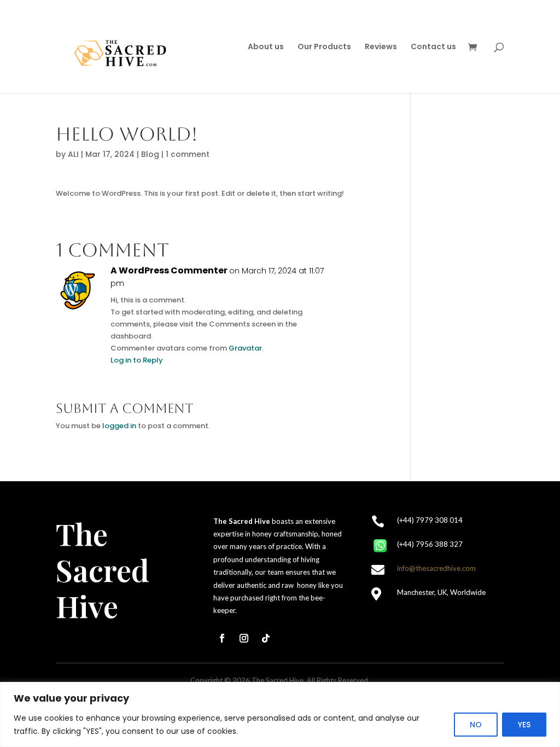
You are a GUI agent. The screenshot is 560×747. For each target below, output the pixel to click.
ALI (73, 154)
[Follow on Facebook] (222, 638)
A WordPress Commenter (169, 271)
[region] (280, 714)
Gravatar (245, 348)
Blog (150, 154)
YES (524, 724)
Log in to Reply (136, 360)
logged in (119, 426)
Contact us (433, 47)
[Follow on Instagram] (244, 638)
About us (266, 47)
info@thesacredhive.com (436, 568)
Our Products (324, 47)
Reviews (381, 47)
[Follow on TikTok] (266, 638)
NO (476, 724)
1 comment (187, 154)
